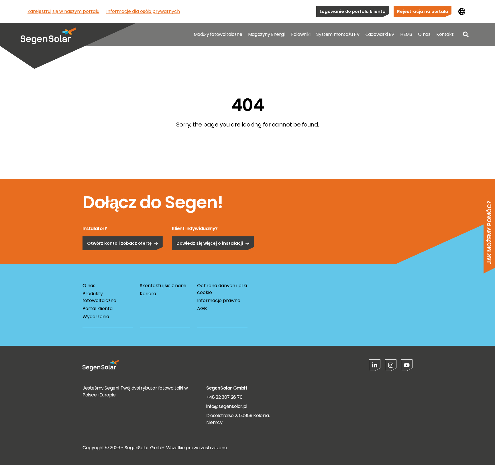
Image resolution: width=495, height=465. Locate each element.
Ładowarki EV (380, 34)
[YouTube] (406, 365)
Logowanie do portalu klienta (353, 11)
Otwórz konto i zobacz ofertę (119, 243)
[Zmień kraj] (461, 11)
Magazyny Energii (266, 34)
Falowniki (300, 34)
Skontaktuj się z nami (163, 285)
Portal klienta (97, 308)
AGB (202, 308)
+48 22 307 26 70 (224, 397)
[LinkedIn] (374, 365)
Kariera (148, 293)
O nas (424, 34)
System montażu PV (338, 34)
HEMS (406, 34)
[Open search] (465, 34)
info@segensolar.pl (226, 406)
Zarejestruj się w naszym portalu (63, 11)
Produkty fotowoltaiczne (99, 297)
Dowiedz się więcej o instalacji (209, 243)
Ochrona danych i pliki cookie (222, 289)
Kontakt (444, 34)
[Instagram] (390, 365)
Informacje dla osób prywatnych (143, 11)
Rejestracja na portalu (422, 11)
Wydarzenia (95, 316)
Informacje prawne (218, 300)
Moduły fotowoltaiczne (218, 34)
